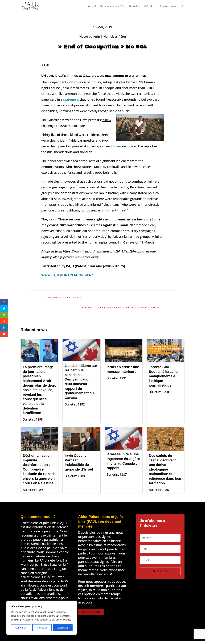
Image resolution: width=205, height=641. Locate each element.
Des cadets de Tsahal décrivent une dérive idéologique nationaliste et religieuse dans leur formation (165, 469)
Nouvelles (134, 6)
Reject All (42, 627)
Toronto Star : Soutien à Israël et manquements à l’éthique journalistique (163, 376)
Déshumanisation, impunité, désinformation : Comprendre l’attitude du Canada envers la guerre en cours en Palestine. (39, 469)
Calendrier (150, 6)
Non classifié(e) (114, 36)
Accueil (92, 6)
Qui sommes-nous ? (111, 6)
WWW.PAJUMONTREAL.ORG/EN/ (67, 275)
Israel (117, 146)
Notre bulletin (89, 36)
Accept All (62, 627)
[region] (41, 618)
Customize (21, 627)
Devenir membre (169, 6)
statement (71, 99)
